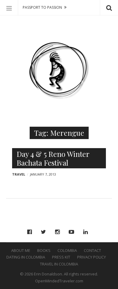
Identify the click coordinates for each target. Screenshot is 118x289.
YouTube (73, 232)
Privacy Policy (91, 257)
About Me (20, 250)
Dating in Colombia (25, 257)
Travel (18, 174)
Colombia (67, 250)
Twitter (45, 232)
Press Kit (61, 257)
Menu (9, 7)
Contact (92, 250)
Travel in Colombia (59, 264)
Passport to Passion (42, 7)
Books (44, 250)
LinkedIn (87, 232)
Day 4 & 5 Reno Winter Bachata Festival (53, 158)
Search (109, 7)
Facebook (31, 232)
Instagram (59, 232)
